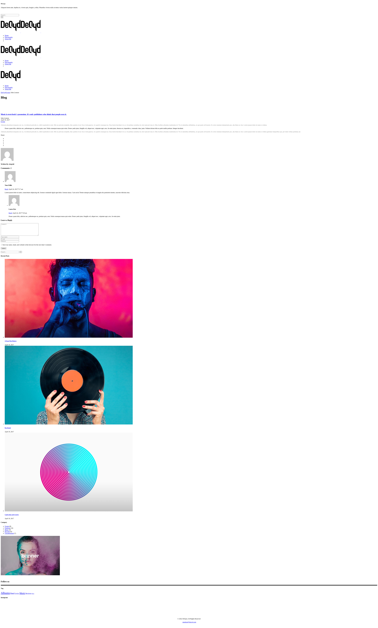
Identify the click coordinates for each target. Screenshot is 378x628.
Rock (33, 593)
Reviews (28, 593)
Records (7, 531)
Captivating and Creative (12, 514)
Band (12, 593)
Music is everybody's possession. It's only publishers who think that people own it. (34, 114)
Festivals (7, 528)
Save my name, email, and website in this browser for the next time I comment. (27, 245)
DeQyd (3, 92)
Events (8, 92)
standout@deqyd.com (189, 622)
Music (7, 530)
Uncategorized (9, 533)
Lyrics (17, 593)
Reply (6, 189)
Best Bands (8, 428)
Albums (5, 593)
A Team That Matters (11, 341)
